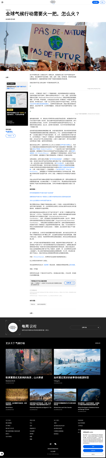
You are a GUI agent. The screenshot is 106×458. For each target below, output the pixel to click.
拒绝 (93, 446)
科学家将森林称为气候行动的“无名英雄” (42, 193)
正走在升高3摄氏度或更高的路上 (39, 104)
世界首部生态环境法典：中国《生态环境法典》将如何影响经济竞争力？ (40, 403)
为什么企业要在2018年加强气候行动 (40, 200)
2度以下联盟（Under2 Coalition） (42, 149)
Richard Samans (39, 257)
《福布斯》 (46, 265)
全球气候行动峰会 (65, 145)
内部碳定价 (62, 165)
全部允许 (93, 450)
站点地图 (53, 451)
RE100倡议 (59, 163)
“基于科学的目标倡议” (55, 159)
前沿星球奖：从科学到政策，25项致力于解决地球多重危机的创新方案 (88, 403)
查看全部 (97, 343)
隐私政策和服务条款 (53, 448)
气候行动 (8, 10)
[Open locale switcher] (2, 454)
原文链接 (72, 265)
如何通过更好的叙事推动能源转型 (71, 377)
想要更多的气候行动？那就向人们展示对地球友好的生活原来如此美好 (50, 196)
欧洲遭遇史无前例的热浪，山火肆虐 (24, 377)
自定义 (93, 454)
